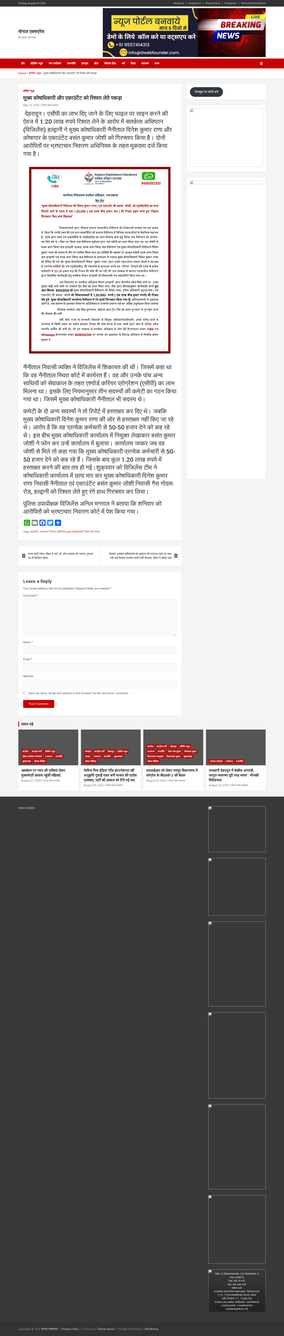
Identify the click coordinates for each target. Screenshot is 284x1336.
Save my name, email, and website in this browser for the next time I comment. (78, 693)
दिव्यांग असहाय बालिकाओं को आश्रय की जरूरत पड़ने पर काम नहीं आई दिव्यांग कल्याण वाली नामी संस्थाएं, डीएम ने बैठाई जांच (140, 556)
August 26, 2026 (94, 785)
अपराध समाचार (216, 761)
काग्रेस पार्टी (37, 751)
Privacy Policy (212, 3)
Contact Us (195, 3)
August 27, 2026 (31, 780)
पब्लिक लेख (110, 63)
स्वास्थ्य (145, 63)
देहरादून (111, 751)
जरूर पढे (27, 724)
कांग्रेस (25, 751)
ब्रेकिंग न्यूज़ (37, 63)
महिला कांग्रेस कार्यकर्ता (32, 756)
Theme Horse (105, 1329)
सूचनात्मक (26, 761)
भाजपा (87, 756)
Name (28, 642)
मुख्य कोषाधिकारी (75, 531)
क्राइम (84, 63)
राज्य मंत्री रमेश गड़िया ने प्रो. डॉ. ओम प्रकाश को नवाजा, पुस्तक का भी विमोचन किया (60, 556)
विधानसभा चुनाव (173, 756)
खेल (96, 63)
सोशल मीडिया (40, 761)
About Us (178, 3)
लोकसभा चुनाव (190, 751)
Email (27, 659)
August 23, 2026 (156, 780)
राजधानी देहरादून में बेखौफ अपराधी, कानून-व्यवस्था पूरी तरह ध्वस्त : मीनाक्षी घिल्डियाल (234, 775)
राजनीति (71, 63)
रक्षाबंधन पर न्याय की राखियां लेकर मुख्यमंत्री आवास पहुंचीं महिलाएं (43, 772)
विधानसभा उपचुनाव (155, 756)
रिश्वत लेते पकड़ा (92, 531)
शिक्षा (133, 63)
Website (28, 676)
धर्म (123, 63)
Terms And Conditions (253, 3)
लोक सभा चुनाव (174, 751)
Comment (30, 595)
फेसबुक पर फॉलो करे (206, 92)
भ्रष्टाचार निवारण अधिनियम (53, 531)
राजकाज (48, 756)
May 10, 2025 (31, 105)
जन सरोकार (55, 63)
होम (23, 63)
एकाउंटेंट (34, 531)
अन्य (157, 63)
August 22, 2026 (219, 785)
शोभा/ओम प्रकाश (50, 105)
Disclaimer (230, 3)
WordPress (152, 1329)
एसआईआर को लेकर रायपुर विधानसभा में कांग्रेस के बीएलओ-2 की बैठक (172, 772)
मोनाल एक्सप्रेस (31, 31)
